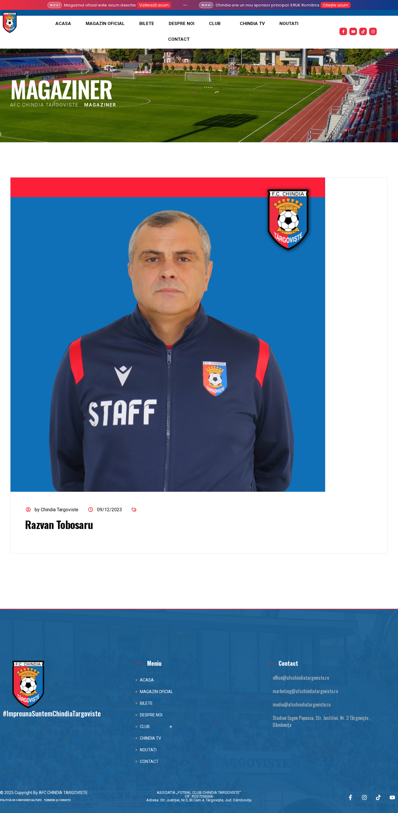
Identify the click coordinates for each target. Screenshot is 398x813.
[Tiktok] (363, 31)
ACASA (63, 23)
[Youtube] (353, 31)
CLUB (215, 23)
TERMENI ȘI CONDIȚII (57, 800)
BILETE (146, 23)
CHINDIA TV (252, 23)
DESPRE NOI (181, 23)
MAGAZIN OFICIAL (105, 23)
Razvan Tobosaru (59, 524)
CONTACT (179, 39)
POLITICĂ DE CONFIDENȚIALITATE (22, 800)
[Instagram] (373, 31)
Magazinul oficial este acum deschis (100, 5)
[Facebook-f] (343, 31)
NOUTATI (288, 23)
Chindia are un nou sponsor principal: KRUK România (267, 5)
